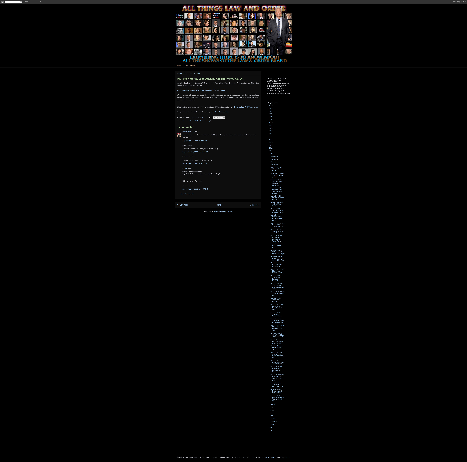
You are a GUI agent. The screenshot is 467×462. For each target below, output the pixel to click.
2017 (271, 131)
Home (179, 66)
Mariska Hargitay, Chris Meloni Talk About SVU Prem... (277, 335)
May (272, 413)
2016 (271, 134)
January (274, 424)
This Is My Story (190, 66)
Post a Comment (186, 194)
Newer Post (182, 205)
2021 (271, 120)
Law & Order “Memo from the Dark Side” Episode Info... (277, 377)
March (273, 418)
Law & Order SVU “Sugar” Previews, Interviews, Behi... (277, 210)
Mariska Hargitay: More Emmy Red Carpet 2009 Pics (277, 258)
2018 (271, 128)
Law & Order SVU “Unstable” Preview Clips (276, 314)
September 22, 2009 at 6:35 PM (194, 163)
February (274, 421)
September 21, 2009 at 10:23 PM (195, 152)
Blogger (288, 457)
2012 (271, 145)
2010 (271, 151)
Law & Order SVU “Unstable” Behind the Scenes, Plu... (277, 320)
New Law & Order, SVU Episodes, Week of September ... (276, 182)
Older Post (254, 205)
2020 (271, 122)
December (274, 156)
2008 (271, 428)
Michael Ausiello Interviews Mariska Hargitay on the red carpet (201, 90)
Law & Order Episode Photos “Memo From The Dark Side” (277, 327)
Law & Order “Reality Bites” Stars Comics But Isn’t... (277, 271)
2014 (271, 139)
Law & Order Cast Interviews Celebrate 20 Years (276, 369)
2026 (271, 105)
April (272, 416)
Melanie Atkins (188, 132)
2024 (271, 111)
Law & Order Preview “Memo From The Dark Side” (277, 293)
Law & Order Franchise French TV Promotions (277, 362)
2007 (271, 431)
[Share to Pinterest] (224, 117)
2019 (271, 125)
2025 (271, 108)
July (272, 407)
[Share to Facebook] (221, 117)
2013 (271, 142)
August (273, 404)
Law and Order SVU (190, 121)
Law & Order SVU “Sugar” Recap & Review (276, 169)
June (272, 410)
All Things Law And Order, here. (245, 107)
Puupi (184, 168)
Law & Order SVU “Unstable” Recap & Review (277, 231)
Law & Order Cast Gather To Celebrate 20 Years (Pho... (276, 238)
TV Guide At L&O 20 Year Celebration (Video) (277, 175)
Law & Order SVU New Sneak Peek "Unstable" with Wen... (277, 398)
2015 (271, 137)
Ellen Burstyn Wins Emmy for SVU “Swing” (276, 347)
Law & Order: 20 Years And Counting (275, 299)
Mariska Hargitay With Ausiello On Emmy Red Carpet (277, 252)
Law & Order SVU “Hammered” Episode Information (276, 278)
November (274, 159)
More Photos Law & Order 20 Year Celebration (276, 204)
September (274, 165)
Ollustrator (270, 457)
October (273, 162)
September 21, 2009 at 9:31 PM (194, 141)
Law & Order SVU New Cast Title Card (276, 245)
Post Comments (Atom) (223, 211)
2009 (271, 154)
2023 (271, 114)
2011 (271, 148)
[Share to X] (219, 117)
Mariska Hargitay (205, 121)
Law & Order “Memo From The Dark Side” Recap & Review (277, 190)
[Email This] (214, 117)
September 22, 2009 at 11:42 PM (195, 189)
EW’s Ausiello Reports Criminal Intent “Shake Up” (277, 341)
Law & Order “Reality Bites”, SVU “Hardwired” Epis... (277, 225)
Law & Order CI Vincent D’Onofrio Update (277, 197)
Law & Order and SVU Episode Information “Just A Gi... (277, 354)
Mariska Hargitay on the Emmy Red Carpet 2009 (277, 264)
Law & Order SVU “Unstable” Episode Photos (276, 384)
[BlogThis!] (217, 117)
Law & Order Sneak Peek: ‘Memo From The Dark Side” (276, 307)
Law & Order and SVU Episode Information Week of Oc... (277, 286)
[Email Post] (210, 117)
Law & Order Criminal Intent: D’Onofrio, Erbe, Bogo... (276, 217)
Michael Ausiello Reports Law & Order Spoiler (276, 391)
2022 (271, 117)
